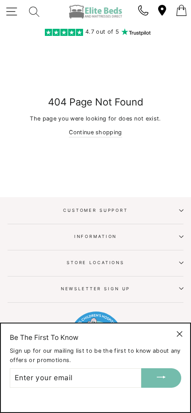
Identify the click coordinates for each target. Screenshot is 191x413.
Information (95, 236)
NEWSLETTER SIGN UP (96, 288)
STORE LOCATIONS (95, 262)
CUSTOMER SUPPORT (95, 210)
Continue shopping (95, 132)
